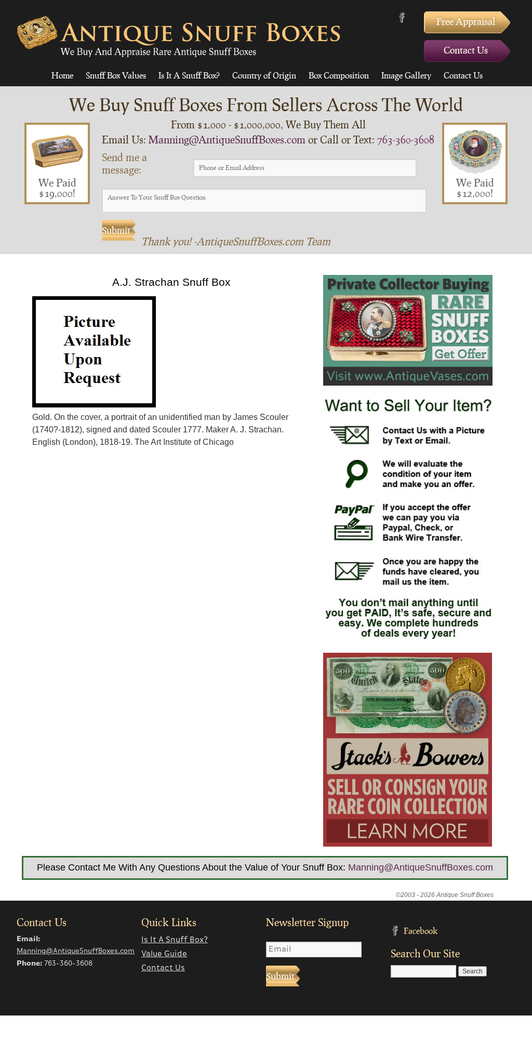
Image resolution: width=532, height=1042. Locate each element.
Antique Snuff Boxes (178, 36)
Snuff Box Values (116, 75)
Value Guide (164, 954)
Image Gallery (406, 75)
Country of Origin (264, 75)
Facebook (401, 17)
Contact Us (466, 50)
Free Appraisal (465, 21)
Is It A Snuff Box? (189, 75)
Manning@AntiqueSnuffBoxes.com (227, 139)
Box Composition (339, 75)
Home (62, 75)
